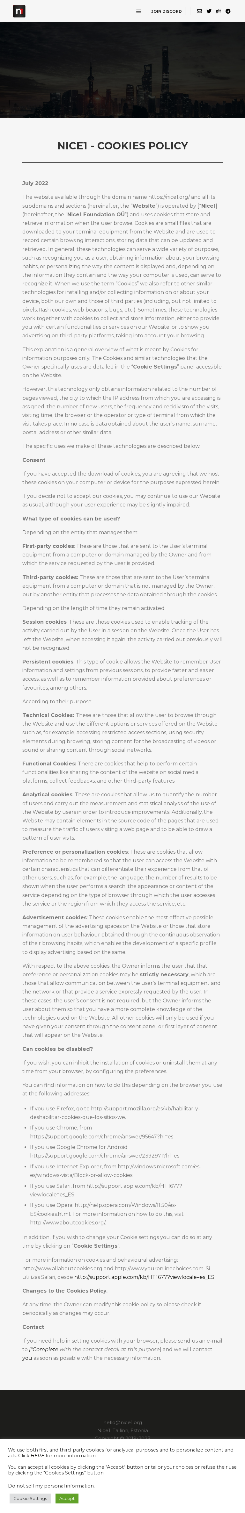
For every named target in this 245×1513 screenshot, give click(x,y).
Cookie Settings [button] (30, 1498)
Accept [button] (67, 1498)
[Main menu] (139, 11)
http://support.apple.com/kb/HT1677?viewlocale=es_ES (144, 1277)
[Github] (218, 11)
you (27, 1358)
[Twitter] (209, 11)
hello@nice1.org (122, 1422)
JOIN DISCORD (166, 11)
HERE (37, 1456)
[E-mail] (199, 11)
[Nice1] (19, 11)
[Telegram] (228, 11)
